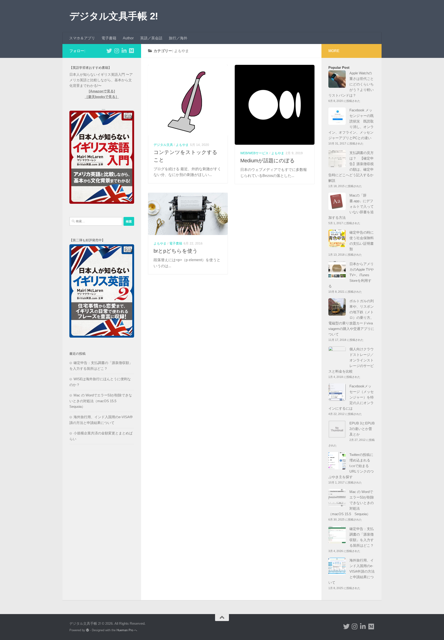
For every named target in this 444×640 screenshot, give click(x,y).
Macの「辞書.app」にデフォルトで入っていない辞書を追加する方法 (351, 206)
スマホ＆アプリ (82, 38)
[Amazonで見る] (102, 91)
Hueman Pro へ (127, 630)
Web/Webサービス (254, 153)
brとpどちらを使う (176, 251)
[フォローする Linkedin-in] (124, 50)
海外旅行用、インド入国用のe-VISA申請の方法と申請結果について (351, 571)
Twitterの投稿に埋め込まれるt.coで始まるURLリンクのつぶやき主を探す (351, 466)
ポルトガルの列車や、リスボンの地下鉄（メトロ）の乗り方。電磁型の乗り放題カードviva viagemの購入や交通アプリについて (351, 317)
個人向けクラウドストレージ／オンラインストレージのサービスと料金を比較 (351, 360)
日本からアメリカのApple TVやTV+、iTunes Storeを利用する (351, 275)
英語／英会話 (151, 38)
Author (128, 38)
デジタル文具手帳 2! (113, 16)
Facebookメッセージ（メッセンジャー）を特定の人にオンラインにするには (351, 397)
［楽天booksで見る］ (102, 97)
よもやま (182, 145)
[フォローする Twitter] (109, 50)
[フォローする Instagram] (116, 50)
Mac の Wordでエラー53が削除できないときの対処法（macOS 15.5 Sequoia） (100, 400)
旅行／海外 (178, 38)
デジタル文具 (163, 145)
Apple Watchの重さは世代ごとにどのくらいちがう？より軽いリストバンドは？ (351, 84)
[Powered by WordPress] (87, 630)
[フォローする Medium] (131, 50)
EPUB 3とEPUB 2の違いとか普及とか (362, 428)
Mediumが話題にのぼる (267, 160)
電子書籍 (109, 38)
